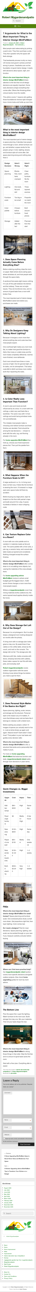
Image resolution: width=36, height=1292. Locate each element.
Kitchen (6, 1258)
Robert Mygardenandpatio (18, 17)
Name (6, 1120)
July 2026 (7, 1190)
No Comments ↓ (20, 45)
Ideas (5, 1251)
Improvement (8, 1253)
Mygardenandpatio (9, 1262)
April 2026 (7, 1196)
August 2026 (7, 1188)
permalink (13, 1073)
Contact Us (7, 1274)
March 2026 (7, 1198)
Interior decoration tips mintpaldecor (14, 1256)
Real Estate (7, 1264)
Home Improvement (9, 1249)
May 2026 (7, 1194)
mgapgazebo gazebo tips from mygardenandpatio (18, 1260)
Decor (5, 1245)
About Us (6, 1272)
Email (6, 1127)
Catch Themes (23, 1289)
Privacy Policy (8, 1278)
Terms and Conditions (10, 1276)
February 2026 (8, 1200)
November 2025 (8, 1207)
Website (6, 1135)
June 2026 (7, 1192)
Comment (7, 1093)
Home (5, 1247)
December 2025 (8, 1205)
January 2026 (8, 1203)
